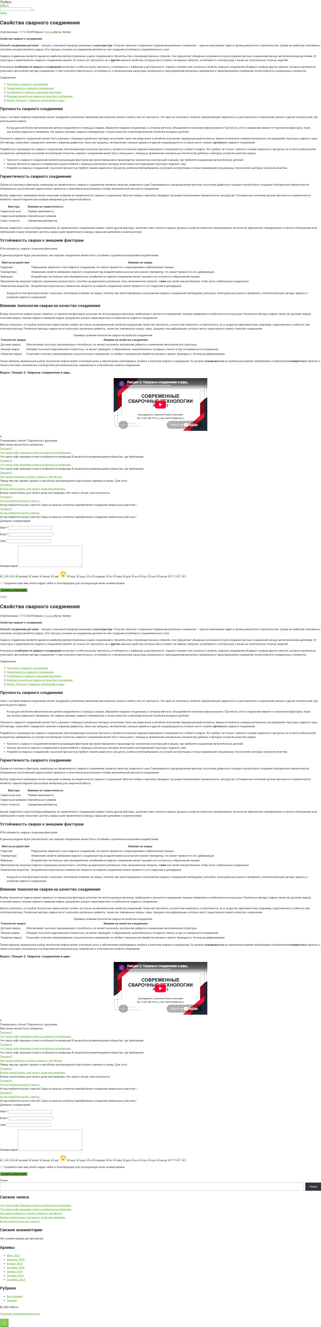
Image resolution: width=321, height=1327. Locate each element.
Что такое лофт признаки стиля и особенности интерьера (35, 452)
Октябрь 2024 (15, 1275)
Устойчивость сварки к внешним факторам (34, 92)
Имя (3, 527)
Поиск (4, 1180)
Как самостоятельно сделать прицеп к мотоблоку (31, 476)
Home (3, 13)
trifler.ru (4, 5)
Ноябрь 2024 (15, 1271)
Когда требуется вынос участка (19, 500)
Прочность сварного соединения (27, 84)
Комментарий (8, 566)
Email (4, 534)
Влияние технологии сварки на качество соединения (40, 96)
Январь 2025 (15, 1263)
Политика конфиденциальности (20, 1313)
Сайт (3, 541)
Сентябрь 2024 (16, 1279)
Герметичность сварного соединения (30, 88)
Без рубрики (14, 1296)
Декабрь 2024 (15, 1267)
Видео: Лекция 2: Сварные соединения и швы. (36, 100)
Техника (49, 32)
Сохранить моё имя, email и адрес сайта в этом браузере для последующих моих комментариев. (64, 583)
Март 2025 (13, 1255)
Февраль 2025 (16, 1259)
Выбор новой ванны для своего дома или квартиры (32, 488)
